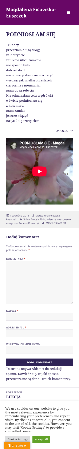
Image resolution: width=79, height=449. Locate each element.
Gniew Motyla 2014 (34, 219)
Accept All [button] (41, 439)
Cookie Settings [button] (18, 439)
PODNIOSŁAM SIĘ (56, 223)
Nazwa (12, 311)
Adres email (16, 327)
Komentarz (15, 259)
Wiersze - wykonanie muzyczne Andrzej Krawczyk (38, 221)
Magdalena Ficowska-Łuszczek (31, 12)
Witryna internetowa (23, 344)
